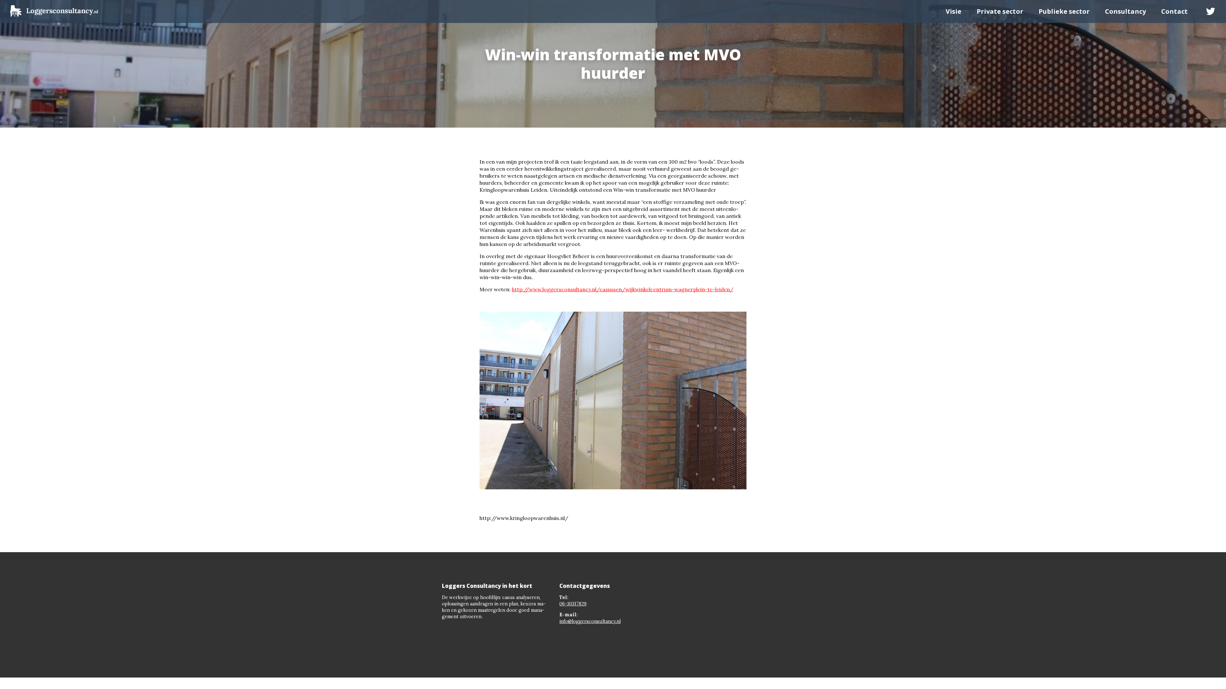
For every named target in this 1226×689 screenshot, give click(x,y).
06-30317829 (573, 604)
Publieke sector (1064, 11)
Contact (1174, 11)
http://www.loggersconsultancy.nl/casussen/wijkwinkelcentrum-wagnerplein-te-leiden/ (622, 289)
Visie (953, 11)
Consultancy (1125, 11)
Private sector (1000, 11)
